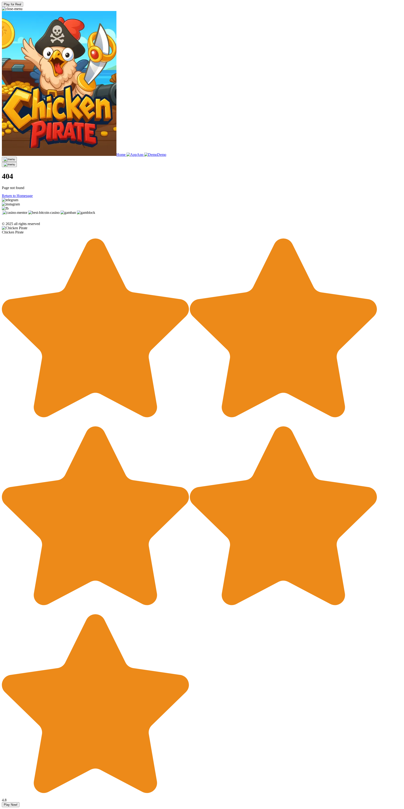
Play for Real (12, 4)
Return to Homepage (17, 196)
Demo (161, 155)
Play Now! (11, 804)
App (140, 155)
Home (121, 155)
